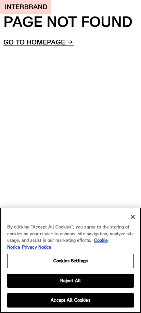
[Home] (25, 7)
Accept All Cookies (70, 300)
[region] (70, 260)
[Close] (132, 216)
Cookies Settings (70, 260)
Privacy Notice (36, 247)
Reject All (70, 280)
